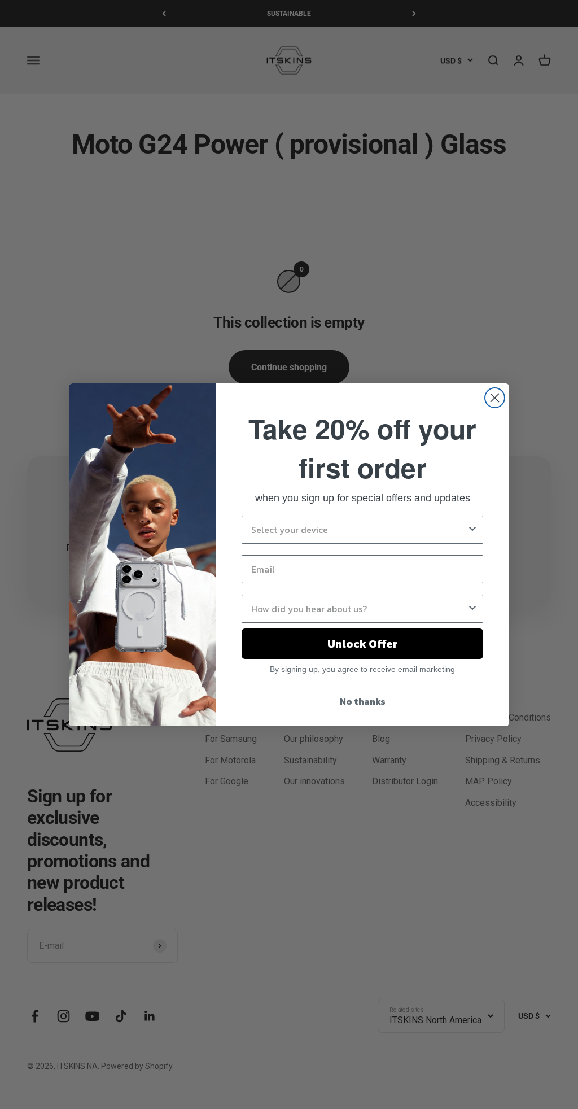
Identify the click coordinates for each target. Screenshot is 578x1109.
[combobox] (359, 529)
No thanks (363, 701)
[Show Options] (472, 529)
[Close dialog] (495, 398)
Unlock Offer (362, 643)
